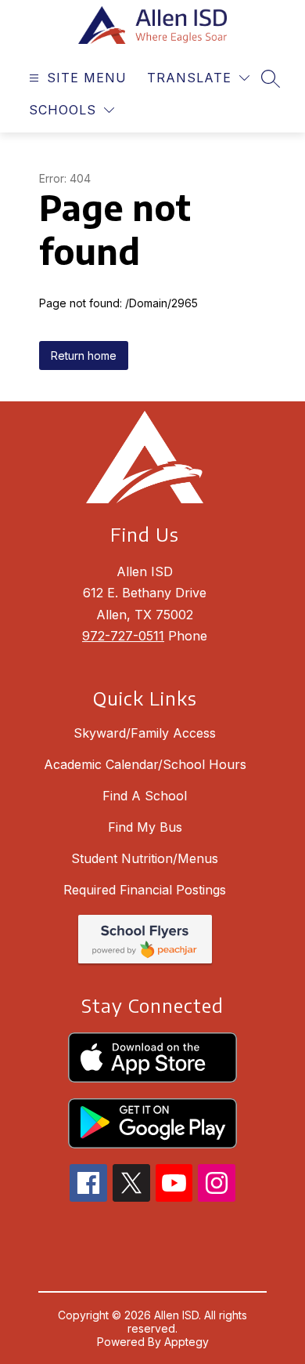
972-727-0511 (123, 636)
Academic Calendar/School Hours (145, 764)
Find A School (144, 796)
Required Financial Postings (144, 890)
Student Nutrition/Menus (144, 858)
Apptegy (186, 1341)
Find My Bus (145, 827)
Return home (84, 355)
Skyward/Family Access (145, 733)
